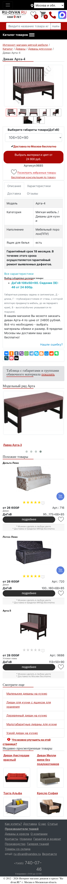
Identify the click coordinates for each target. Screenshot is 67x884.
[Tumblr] (16, 353)
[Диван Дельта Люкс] (33, 478)
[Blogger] (41, 353)
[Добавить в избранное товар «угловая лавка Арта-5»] (61, 667)
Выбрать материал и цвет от (33, 157)
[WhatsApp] (26, 353)
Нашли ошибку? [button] (51, 344)
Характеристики (39, 186)
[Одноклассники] (11, 353)
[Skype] (36, 353)
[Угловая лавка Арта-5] (33, 626)
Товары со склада (17, 849)
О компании (39, 834)
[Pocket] (11, 358)
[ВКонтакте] (6, 353)
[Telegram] (31, 353)
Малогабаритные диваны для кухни (31, 724)
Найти (55, 26)
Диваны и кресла (17, 834)
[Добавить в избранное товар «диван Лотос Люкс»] (61, 593)
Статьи (53, 824)
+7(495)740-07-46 (53, 15)
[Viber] (21, 353)
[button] (18, 35)
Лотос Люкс (10, 536)
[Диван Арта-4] (33, 85)
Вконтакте (49, 854)
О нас (42, 824)
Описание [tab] (14, 186)
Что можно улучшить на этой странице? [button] (27, 742)
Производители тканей (22, 829)
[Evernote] (56, 353)
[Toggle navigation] (8, 5)
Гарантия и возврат (47, 839)
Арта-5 (7, 610)
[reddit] (51, 353)
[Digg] (16, 358)
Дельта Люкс (11, 462)
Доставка (14, 193)
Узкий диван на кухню (22, 733)
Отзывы (32, 193)
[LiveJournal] (6, 358)
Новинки (26, 839)
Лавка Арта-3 (12, 445)
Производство (15, 844)
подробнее (29, 519)
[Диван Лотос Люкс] (33, 552)
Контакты (11, 839)
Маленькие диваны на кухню (26, 693)
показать (48, 374)
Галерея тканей (38, 844)
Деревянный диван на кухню (26, 715)
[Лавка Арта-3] (33, 413)
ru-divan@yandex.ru (27, 854)
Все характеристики (19, 273)
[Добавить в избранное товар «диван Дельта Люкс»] (61, 519)
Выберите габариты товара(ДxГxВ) (33, 129)
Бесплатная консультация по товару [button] (33, 177)
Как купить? (13, 824)
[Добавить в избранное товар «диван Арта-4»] (14, 172)
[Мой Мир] (46, 353)
